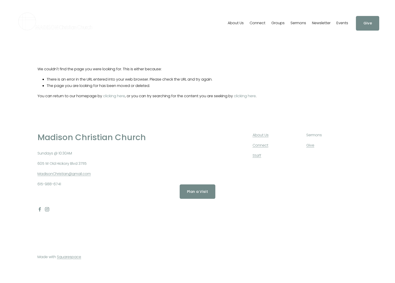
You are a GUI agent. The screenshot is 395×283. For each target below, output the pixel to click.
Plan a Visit (197, 191)
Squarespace (69, 256)
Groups (278, 23)
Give (367, 23)
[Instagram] (47, 209)
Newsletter (321, 23)
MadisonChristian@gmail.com (64, 173)
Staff (257, 155)
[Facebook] (39, 209)
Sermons (298, 23)
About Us (236, 23)
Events (342, 23)
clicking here (114, 96)
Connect (257, 23)
